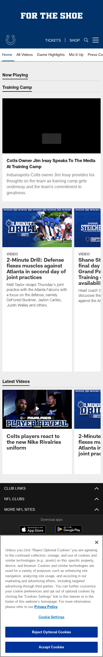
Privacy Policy (45, 607)
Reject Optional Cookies (51, 632)
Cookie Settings (51, 617)
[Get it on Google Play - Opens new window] (69, 531)
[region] (51, 596)
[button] (52, 138)
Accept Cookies (51, 647)
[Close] (96, 542)
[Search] (86, 40)
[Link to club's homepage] (10, 38)
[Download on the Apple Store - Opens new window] (32, 529)
